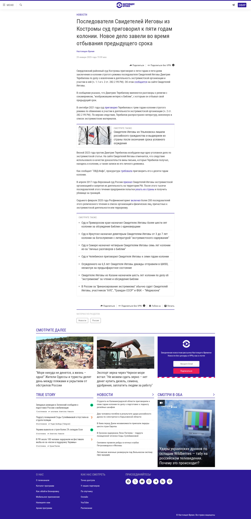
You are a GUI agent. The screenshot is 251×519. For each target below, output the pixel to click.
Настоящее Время (85, 51)
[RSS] (162, 481)
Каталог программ (45, 485)
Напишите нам (43, 502)
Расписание (86, 508)
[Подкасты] (169, 481)
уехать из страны (144, 189)
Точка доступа (88, 480)
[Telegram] (233, 5)
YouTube (85, 502)
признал (127, 182)
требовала (126, 170)
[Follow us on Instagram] (149, 481)
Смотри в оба (170, 394)
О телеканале (42, 480)
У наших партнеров (90, 485)
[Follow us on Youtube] (142, 481)
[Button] (137, 65)
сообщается (140, 81)
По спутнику (87, 491)
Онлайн (84, 497)
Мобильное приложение (48, 497)
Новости (82, 14)
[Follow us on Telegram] (156, 481)
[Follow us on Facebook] (128, 481)
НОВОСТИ (105, 394)
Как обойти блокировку (47, 491)
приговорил (111, 107)
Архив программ (44, 508)
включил (136, 200)
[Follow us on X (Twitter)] (135, 481)
